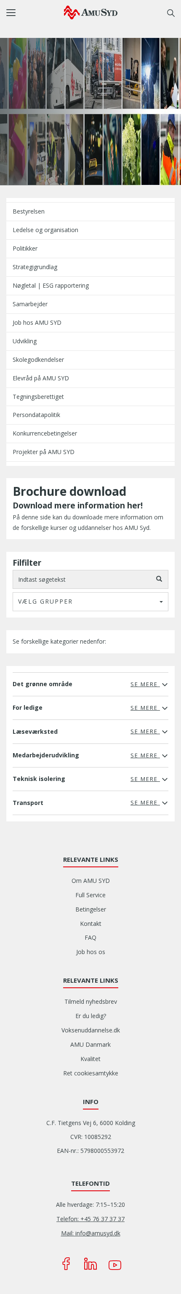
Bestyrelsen (29, 211)
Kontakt (90, 924)
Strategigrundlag (35, 267)
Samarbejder (30, 304)
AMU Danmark (90, 1044)
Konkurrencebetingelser (45, 433)
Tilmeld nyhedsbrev (90, 1001)
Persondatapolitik (36, 415)
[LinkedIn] (90, 1263)
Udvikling (25, 341)
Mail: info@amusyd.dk (90, 1233)
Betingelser (90, 909)
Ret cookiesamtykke (90, 1073)
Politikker (25, 248)
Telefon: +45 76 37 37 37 (90, 1219)
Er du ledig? (90, 1016)
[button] (35, 12)
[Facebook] (66, 1263)
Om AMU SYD (91, 881)
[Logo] (90, 12)
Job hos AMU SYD (37, 322)
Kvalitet (90, 1059)
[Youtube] (115, 1263)
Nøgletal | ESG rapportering (51, 285)
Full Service (90, 895)
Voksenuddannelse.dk (90, 1030)
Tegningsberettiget (38, 397)
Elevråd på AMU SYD (41, 378)
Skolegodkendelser (38, 360)
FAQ (90, 937)
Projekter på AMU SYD (44, 452)
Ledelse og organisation (45, 230)
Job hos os (90, 952)
